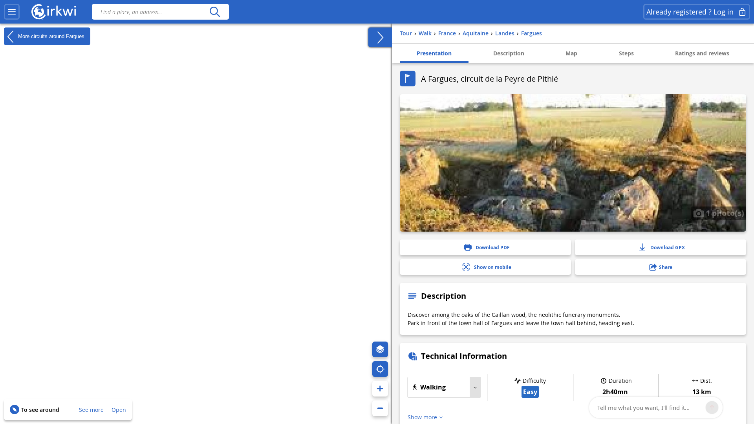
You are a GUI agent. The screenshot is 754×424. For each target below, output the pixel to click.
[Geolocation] (380, 369)
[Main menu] (12, 12)
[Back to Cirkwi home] (53, 12)
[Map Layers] (380, 349)
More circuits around (50, 36)
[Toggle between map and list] (380, 37)
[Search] (214, 11)
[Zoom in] (380, 389)
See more (91, 409)
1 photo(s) (724, 212)
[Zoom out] (380, 408)
